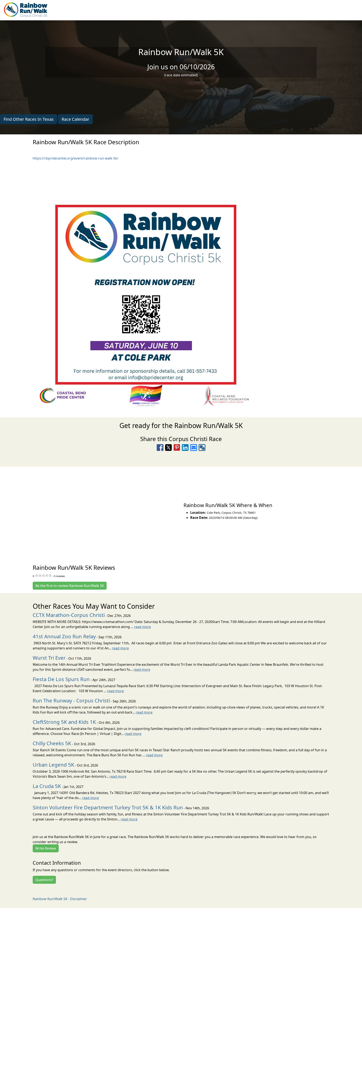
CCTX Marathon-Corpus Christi (69, 614)
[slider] (43, 575)
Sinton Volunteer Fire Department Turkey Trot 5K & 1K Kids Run (108, 807)
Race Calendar (75, 119)
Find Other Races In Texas (29, 119)
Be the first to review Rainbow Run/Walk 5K (69, 585)
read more (142, 626)
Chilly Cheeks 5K (52, 743)
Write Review (45, 848)
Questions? (44, 879)
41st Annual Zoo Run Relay (64, 636)
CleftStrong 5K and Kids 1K (64, 721)
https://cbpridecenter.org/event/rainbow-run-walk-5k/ (75, 158)
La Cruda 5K (47, 786)
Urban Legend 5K (53, 764)
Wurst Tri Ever (49, 657)
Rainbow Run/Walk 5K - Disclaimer (60, 899)
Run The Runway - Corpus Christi (71, 700)
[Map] (90, 511)
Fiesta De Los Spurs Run (61, 679)
